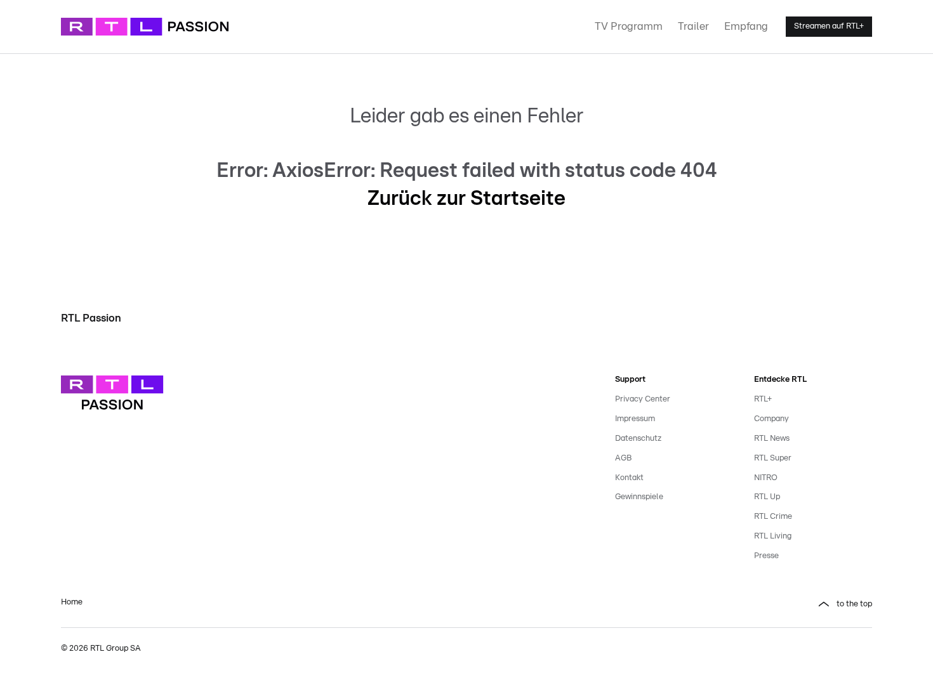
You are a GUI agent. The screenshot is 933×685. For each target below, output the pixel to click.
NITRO (765, 478)
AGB (623, 458)
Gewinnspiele (639, 497)
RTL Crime (773, 516)
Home (72, 602)
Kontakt (629, 478)
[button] (674, 604)
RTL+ (763, 399)
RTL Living (772, 536)
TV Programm (629, 26)
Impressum (635, 419)
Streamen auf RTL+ (829, 26)
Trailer (693, 26)
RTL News (772, 438)
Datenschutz (638, 438)
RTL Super (772, 458)
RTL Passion (91, 318)
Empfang (746, 26)
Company (771, 419)
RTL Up (767, 497)
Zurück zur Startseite (466, 198)
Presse (766, 556)
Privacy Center (642, 399)
